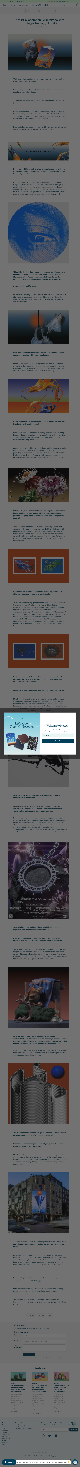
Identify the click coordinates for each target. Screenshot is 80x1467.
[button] (75, 1462)
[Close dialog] (74, 714)
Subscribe (58, 741)
